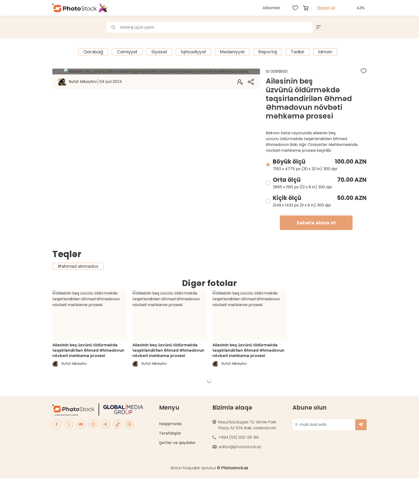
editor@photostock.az (240, 447)
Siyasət (159, 52)
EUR (361, 30)
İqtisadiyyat (193, 52)
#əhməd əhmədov (77, 266)
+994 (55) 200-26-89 (238, 437)
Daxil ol (326, 8)
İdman (325, 52)
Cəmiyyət (127, 52)
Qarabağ (93, 52)
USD (361, 19)
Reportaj (267, 52)
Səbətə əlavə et (316, 222)
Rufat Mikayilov (95, 81)
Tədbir (298, 52)
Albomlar (271, 8)
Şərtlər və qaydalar (177, 442)
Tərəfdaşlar (170, 433)
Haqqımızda (170, 424)
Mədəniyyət (232, 52)
